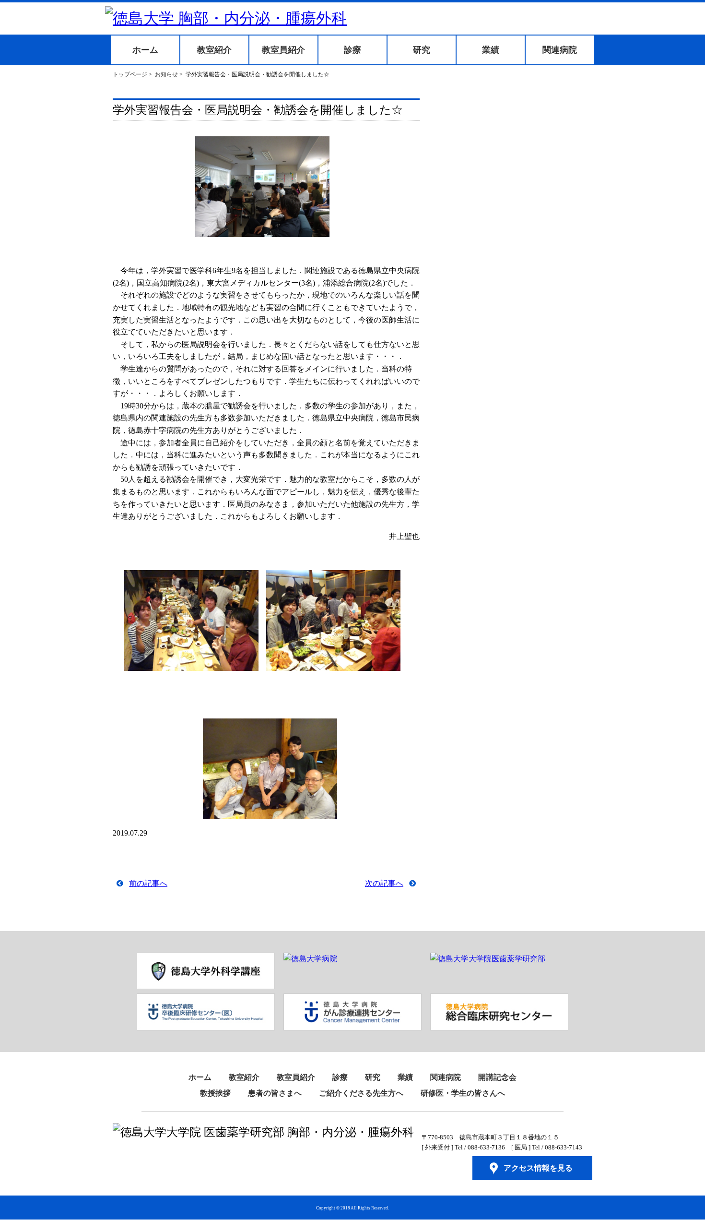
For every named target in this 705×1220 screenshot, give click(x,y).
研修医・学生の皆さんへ (463, 1093)
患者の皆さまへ (275, 1093)
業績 (490, 50)
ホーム (145, 50)
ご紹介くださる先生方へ (361, 1093)
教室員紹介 (283, 50)
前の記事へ (148, 883)
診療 (352, 50)
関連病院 (559, 50)
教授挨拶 (215, 1093)
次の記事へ (384, 883)
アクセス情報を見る (538, 1168)
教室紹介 (214, 50)
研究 (421, 50)
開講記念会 (497, 1077)
